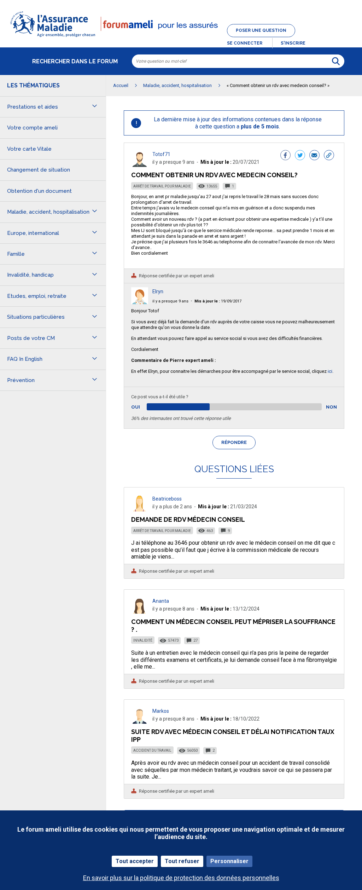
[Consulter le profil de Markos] (139, 721)
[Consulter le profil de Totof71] (139, 165)
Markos (160, 711)
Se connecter (244, 43)
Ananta (160, 601)
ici (330, 371)
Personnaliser (229, 861)
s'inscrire (293, 43)
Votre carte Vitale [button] (29, 149)
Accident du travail (152, 750)
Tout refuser (182, 861)
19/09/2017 (217, 301)
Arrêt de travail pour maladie (162, 186)
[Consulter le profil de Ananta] (139, 611)
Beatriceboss (167, 499)
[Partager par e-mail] (314, 156)
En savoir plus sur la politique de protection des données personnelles (181, 878)
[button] (181, 37)
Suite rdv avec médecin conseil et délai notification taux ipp (232, 735)
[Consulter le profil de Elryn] (139, 302)
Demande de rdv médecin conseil (188, 519)
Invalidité (142, 640)
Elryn (157, 291)
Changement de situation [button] (38, 170)
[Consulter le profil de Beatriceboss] (139, 509)
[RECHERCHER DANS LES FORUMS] (335, 61)
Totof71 (161, 154)
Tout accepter (135, 861)
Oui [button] (143, 407)
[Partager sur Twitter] (300, 156)
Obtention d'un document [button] (39, 191)
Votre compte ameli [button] (32, 128)
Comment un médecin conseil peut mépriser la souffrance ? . (233, 625)
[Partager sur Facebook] (285, 156)
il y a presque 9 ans (170, 301)
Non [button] (331, 407)
